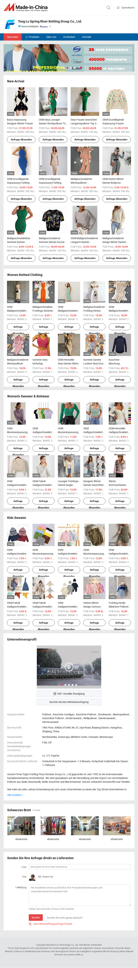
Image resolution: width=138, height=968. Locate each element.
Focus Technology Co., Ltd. (66, 944)
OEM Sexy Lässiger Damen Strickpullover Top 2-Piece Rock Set (53, 123)
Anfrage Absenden (21, 139)
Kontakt (86, 37)
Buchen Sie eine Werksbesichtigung (69, 702)
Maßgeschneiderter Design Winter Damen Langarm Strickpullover (115, 241)
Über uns (51, 37)
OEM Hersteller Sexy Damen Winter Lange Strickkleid (68, 363)
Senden (36, 917)
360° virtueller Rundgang (71, 693)
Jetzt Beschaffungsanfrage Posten (50, 923)
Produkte (34, 37)
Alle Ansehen (14, 795)
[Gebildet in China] (26, 7)
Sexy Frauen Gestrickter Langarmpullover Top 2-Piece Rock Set (84, 123)
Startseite (12, 37)
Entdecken (69, 37)
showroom (21, 839)
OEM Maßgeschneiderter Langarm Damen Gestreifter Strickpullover (84, 241)
